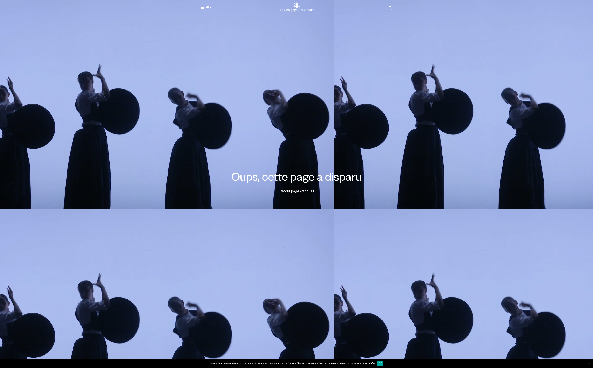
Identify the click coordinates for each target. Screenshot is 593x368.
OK (380, 363)
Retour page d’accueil (296, 190)
